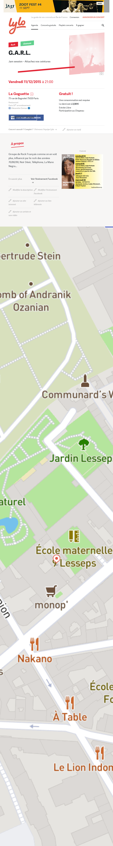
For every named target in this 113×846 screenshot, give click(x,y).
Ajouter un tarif (74, 129)
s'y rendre (22, 117)
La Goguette (19, 94)
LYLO (17, 26)
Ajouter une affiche (89, 73)
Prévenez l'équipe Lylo (31, 129)
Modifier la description (23, 190)
